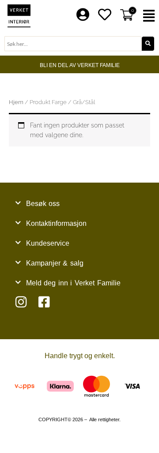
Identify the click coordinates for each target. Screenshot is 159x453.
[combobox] (72, 43)
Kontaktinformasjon (56, 223)
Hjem (16, 102)
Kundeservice (47, 243)
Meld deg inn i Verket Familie (73, 283)
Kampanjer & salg (54, 263)
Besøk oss (43, 203)
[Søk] (148, 43)
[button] (150, 16)
